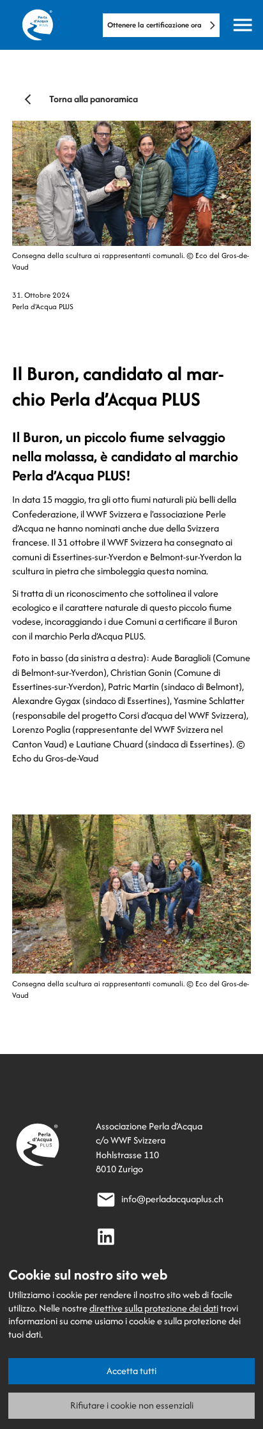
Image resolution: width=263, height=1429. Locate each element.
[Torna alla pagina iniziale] (37, 24)
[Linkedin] (106, 1236)
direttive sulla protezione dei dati (153, 1308)
